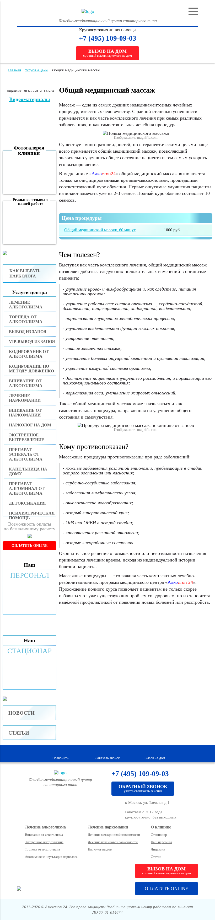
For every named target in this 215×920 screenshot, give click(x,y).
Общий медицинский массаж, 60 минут (100, 230)
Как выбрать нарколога (25, 273)
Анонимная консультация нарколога (51, 857)
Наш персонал (161, 842)
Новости (21, 713)
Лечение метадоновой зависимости (114, 835)
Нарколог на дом (30, 425)
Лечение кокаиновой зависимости (113, 842)
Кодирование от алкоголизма (29, 354)
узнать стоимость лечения (143, 788)
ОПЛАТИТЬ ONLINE (166, 888)
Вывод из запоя (27, 331)
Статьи (18, 733)
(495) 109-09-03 (112, 38)
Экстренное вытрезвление (26, 437)
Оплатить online (29, 546)
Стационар (159, 835)
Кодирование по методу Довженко (31, 368)
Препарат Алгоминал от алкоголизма (27, 488)
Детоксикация (27, 503)
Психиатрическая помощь (32, 515)
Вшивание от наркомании (25, 412)
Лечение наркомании (25, 398)
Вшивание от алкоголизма (25, 383)
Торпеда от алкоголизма (25, 319)
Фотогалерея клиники (29, 150)
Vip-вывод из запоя (32, 341)
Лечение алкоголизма (25, 304)
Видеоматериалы (29, 99)
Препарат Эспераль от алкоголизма (25, 454)
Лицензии (158, 849)
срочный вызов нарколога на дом (107, 53)
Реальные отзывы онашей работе (31, 201)
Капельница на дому (28, 471)
